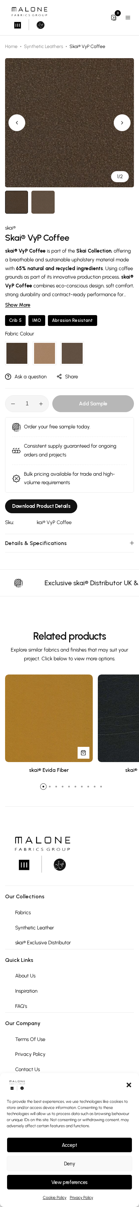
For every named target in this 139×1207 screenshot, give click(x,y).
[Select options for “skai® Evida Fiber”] (83, 753)
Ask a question (31, 377)
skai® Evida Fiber (49, 770)
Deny (69, 1164)
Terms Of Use (30, 1039)
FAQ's (21, 1006)
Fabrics (23, 912)
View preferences (69, 1182)
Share (71, 377)
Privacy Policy (81, 1197)
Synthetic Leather (34, 928)
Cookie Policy (54, 1197)
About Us (25, 976)
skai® (10, 228)
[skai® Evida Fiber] (49, 718)
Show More (17, 305)
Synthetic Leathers (43, 46)
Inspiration (26, 991)
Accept (69, 1145)
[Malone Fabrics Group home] (29, 17)
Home (11, 46)
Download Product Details (41, 506)
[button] (129, 1085)
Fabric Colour (19, 334)
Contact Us (27, 1069)
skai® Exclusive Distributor (43, 943)
